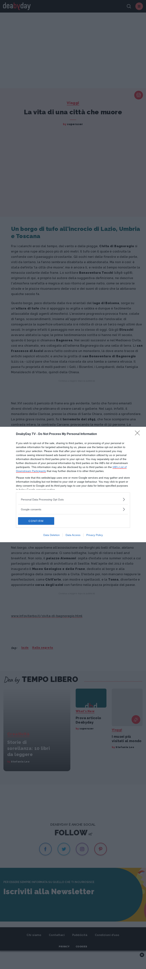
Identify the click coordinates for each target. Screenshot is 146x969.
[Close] (138, 434)
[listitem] (73, 499)
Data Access (73, 535)
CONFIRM (36, 520)
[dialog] (73, 484)
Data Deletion (51, 535)
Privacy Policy (94, 535)
